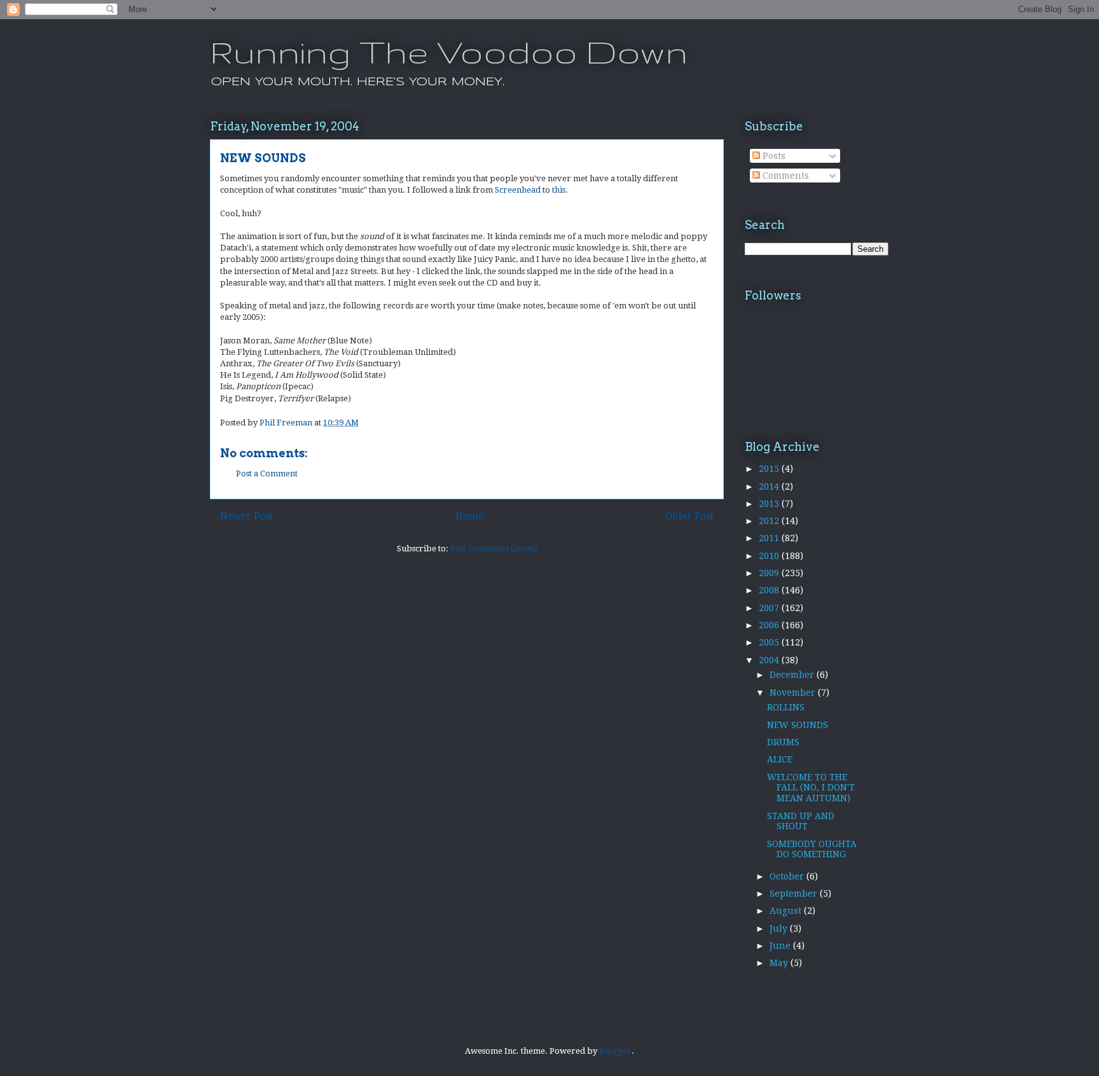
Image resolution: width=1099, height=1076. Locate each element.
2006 (770, 625)
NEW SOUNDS (797, 725)
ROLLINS (786, 707)
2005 (770, 642)
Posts (772, 156)
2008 (770, 590)
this (558, 190)
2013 (770, 504)
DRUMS (783, 742)
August (787, 911)
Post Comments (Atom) (493, 548)
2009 (770, 573)
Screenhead (518, 190)
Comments (784, 175)
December (793, 675)
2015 (770, 469)
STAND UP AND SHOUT (800, 821)
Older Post (689, 516)
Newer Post (246, 516)
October (788, 876)
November (794, 692)
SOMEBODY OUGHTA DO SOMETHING (812, 849)
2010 (770, 556)
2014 (770, 486)
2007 (770, 608)
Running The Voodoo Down (449, 51)
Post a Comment (267, 473)
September (795, 893)
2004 (770, 660)
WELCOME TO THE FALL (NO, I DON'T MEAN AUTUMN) (811, 788)
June (781, 946)
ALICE (779, 759)
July (780, 928)
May (780, 963)
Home (469, 516)
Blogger (615, 1051)
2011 (770, 538)
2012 (770, 521)
